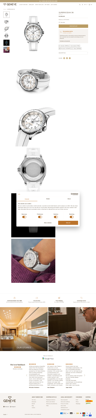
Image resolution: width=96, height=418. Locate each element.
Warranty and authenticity (51, 403)
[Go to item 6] (6, 50)
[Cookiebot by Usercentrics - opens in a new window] (72, 194)
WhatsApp (78, 403)
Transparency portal (65, 409)
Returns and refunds (50, 401)
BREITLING (60, 14)
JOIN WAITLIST (73, 26)
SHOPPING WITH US (51, 397)
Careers (33, 407)
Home (4, 9)
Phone (77, 401)
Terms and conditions (65, 401)
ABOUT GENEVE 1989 (37, 397)
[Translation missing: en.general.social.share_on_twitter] (67, 58)
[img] (17, 367)
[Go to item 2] (6, 22)
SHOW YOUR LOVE (39, 4)
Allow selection (48, 222)
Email (77, 399)
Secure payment (64, 399)
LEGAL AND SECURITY (66, 397)
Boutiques (34, 401)
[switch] (40, 217)
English (4, 414)
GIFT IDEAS (47, 4)
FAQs (47, 405)
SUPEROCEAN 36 (11, 9)
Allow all (68, 222)
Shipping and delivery (50, 399)
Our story (34, 399)
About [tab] (69, 198)
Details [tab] (48, 198)
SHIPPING (88, 397)
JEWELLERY (31, 4)
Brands (33, 403)
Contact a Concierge (65, 40)
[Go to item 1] (6, 15)
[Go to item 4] (6, 36)
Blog (33, 405)
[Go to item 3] (6, 29)
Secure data (63, 405)
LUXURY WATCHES (23, 4)
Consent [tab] (27, 199)
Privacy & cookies (64, 403)
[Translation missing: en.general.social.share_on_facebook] (64, 58)
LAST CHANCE (54, 4)
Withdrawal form (64, 407)
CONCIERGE (79, 397)
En (85, 4)
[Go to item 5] (6, 43)
